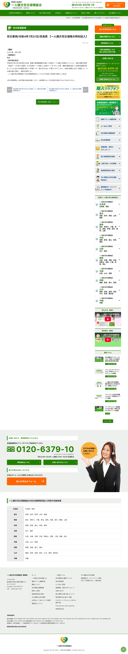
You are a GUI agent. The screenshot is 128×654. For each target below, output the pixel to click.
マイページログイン (117, 5)
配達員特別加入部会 (108, 170)
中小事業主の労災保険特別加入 (108, 178)
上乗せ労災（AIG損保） (109, 163)
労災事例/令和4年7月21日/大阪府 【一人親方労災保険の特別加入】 (29, 89)
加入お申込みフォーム (26, 481)
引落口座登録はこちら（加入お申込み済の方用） (107, 51)
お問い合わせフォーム (107, 79)
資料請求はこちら (107, 43)
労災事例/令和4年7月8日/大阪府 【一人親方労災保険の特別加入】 (66, 89)
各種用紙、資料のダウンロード (107, 148)
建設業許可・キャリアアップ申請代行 (108, 188)
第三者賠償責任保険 (108, 156)
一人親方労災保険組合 (64, 646)
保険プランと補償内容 (108, 119)
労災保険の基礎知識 (108, 133)
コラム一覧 (107, 421)
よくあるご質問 (106, 126)
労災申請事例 (105, 140)
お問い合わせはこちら (60, 462)
